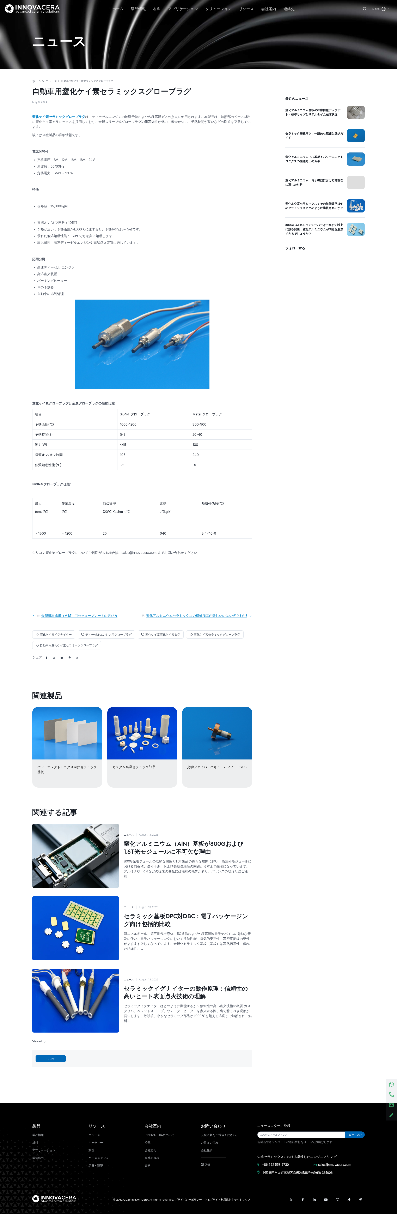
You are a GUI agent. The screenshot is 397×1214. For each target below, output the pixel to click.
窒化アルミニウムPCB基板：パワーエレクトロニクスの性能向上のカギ (314, 159)
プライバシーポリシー (188, 1199)
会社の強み (152, 1158)
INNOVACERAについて (160, 1135)
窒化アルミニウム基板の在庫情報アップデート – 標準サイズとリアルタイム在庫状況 (314, 112)
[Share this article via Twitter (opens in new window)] (54, 657)
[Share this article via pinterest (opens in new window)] (69, 657)
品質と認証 (95, 1165)
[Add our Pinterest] (360, 1200)
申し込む (357, 1134)
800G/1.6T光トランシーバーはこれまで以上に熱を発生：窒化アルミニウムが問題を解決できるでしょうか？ (314, 229)
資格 (148, 1165)
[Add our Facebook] (303, 1200)
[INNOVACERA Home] (54, 1198)
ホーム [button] (117, 8)
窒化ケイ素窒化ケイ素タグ (162, 634)
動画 (91, 1150)
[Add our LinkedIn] (314, 1200)
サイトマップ (242, 1199)
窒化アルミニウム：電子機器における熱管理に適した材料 (314, 182)
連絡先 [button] (289, 8)
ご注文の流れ (209, 1142)
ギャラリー (95, 1142)
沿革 (148, 1142)
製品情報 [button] (138, 8)
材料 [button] (157, 8)
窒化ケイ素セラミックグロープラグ (217, 634)
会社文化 (150, 1150)
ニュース (129, 834)
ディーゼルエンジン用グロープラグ (108, 634)
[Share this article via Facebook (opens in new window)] (46, 657)
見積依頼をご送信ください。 (220, 1135)
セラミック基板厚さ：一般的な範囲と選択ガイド (314, 136)
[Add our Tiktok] (349, 1200)
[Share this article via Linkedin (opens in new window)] (62, 657)
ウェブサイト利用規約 (217, 1199)
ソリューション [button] (218, 8)
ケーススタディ (98, 1158)
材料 (35, 1142)
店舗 (207, 1165)
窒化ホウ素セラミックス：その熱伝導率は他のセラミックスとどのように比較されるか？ (314, 206)
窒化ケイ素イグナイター (56, 634)
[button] (77, 657)
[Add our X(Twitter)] (291, 1200)
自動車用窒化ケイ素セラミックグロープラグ (69, 645)
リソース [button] (246, 8)
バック (52, 1058)
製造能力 (38, 1158)
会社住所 (207, 1150)
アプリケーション (43, 1150)
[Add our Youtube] (326, 1200)
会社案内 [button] (268, 8)
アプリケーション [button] (183, 8)
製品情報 (38, 1135)
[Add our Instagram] (337, 1200)
